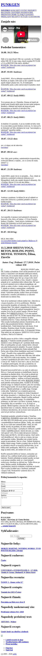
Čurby (3, 560)
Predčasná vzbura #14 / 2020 (12, 612)
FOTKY (24, 10)
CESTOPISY (16, 12)
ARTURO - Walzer (8, 622)
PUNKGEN (10, 4)
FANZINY (29, 14)
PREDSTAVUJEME (9, 14)
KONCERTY (15, 10)
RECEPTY (16, 17)
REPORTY (32, 10)
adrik (15, 654)
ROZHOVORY (27, 12)
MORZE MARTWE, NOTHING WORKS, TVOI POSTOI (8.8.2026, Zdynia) (21, 550)
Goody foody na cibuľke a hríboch (14, 632)
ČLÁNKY (21, 14)
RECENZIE (5, 12)
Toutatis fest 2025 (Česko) (11, 592)
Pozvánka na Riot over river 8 (13, 602)
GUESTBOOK (34, 17)
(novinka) (4, 147)
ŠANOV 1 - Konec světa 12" (12, 582)
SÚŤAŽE (24, 17)
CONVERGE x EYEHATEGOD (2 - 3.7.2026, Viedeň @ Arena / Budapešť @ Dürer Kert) (19, 571)
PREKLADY (6, 17)
